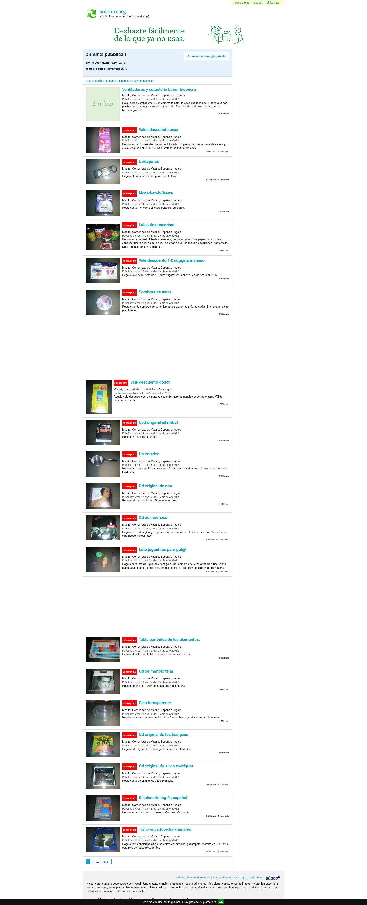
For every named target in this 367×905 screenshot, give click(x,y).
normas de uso (221, 877)
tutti (88, 81)
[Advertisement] (157, 347)
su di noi (180, 877)
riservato (110, 81)
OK (221, 902)
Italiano (274, 2)
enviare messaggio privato (208, 56)
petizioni (148, 81)
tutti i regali (240, 877)
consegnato (124, 81)
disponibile (98, 81)
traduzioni (255, 877)
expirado (137, 81)
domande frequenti (198, 877)
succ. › (106, 862)
